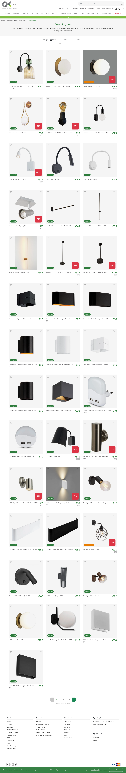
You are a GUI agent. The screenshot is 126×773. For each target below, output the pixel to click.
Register (96, 737)
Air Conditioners (37, 13)
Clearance (117, 13)
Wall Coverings (92, 13)
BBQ (75, 13)
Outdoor (16, 13)
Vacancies (90, 8)
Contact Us (109, 8)
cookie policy (95, 770)
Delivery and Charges (43, 732)
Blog (103, 8)
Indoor (7, 13)
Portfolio (83, 8)
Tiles (82, 13)
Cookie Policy (40, 730)
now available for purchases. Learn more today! (63, 17)
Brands (98, 8)
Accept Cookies (116, 770)
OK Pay (61, 8)
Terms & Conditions (42, 724)
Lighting (25, 13)
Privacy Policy (40, 727)
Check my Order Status (43, 735)
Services (75, 8)
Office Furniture (51, 13)
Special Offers (106, 13)
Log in (95, 740)
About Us (68, 8)
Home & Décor (66, 13)
